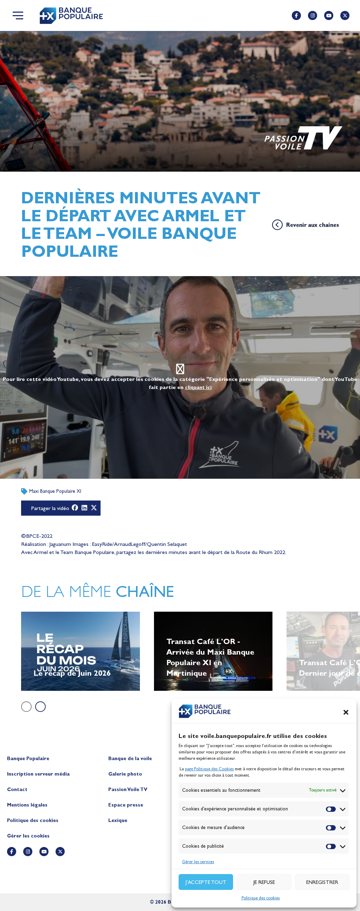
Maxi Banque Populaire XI (55, 491)
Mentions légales (27, 805)
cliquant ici (198, 387)
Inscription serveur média (38, 774)
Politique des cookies (261, 898)
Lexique (117, 820)
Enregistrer (322, 882)
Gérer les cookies (28, 836)
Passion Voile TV (127, 789)
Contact (17, 789)
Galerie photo (125, 774)
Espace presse (125, 805)
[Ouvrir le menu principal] (18, 15)
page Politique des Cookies (209, 768)
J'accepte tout (206, 882)
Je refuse (264, 882)
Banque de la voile (130, 759)
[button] (345, 712)
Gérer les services (198, 861)
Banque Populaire (28, 759)
